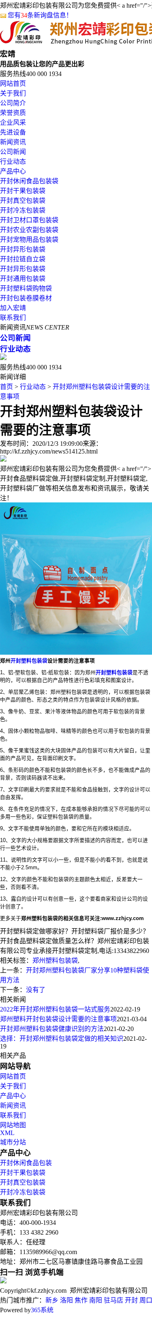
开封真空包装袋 (22, 200)
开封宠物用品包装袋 (29, 239)
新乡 (51, 1300)
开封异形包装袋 (22, 249)
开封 (131, 1300)
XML (7, 1132)
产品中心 (13, 171)
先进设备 (13, 132)
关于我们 (13, 93)
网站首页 (13, 83)
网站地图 (13, 1125)
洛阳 (66, 1300)
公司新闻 (13, 151)
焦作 (81, 1300)
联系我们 (13, 317)
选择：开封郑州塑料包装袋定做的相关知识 (61, 1038)
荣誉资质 (13, 112)
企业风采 (13, 122)
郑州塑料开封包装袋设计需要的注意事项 (58, 1019)
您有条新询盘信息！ (40, 15)
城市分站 (13, 1142)
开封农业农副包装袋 (29, 229)
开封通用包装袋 (22, 278)
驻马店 (113, 1300)
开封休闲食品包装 (26, 1162)
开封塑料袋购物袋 (26, 288)
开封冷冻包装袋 (22, 210)
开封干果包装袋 (22, 190)
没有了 (35, 989)
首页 (6, 386)
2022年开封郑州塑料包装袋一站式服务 (55, 1009)
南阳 (95, 1300)
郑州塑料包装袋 (55, 960)
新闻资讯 (13, 142)
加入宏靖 (13, 307)
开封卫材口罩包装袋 (29, 220)
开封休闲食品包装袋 (29, 181)
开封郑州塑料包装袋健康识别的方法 (52, 1028)
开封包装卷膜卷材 (26, 298)
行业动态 (13, 161)
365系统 (42, 1310)
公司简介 (13, 103)
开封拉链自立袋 (22, 259)
